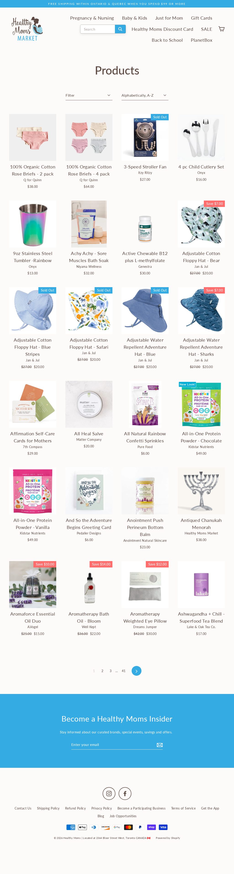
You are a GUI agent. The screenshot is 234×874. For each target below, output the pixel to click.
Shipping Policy (48, 808)
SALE (206, 29)
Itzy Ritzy (145, 173)
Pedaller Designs (89, 533)
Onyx (201, 173)
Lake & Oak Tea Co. (201, 627)
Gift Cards (201, 18)
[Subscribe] (159, 745)
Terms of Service (183, 808)
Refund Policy (75, 808)
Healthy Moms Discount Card (162, 29)
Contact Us (23, 808)
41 (124, 671)
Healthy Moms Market (201, 533)
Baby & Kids (134, 18)
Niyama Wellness (89, 266)
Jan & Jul (201, 266)
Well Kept (89, 627)
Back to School (167, 40)
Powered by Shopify (168, 837)
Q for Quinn (33, 180)
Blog (101, 816)
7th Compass (32, 447)
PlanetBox (201, 40)
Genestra (145, 266)
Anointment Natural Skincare (145, 540)
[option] (32, 584)
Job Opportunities (123, 816)
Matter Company (89, 439)
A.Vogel (32, 627)
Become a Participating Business (141, 808)
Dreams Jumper (145, 627)
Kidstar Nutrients (201, 447)
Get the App (210, 808)
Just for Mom (169, 18)
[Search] (120, 29)
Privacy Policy (101, 808)
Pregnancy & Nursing (92, 18)
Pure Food (145, 447)
